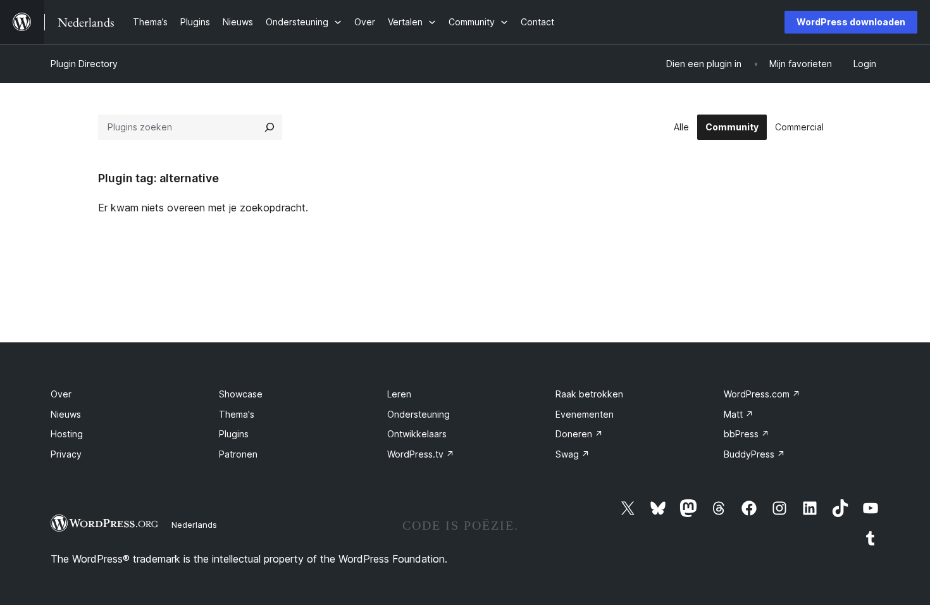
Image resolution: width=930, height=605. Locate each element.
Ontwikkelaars (417, 433)
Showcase (241, 394)
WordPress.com (762, 394)
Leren (399, 394)
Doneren (579, 433)
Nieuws (66, 414)
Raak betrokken (589, 394)
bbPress (746, 433)
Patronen (238, 454)
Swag (572, 454)
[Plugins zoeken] (269, 127)
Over (61, 394)
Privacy (66, 454)
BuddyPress (754, 454)
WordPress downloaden (851, 21)
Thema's (236, 414)
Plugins (234, 433)
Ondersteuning (418, 414)
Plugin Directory (84, 63)
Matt (738, 414)
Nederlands (194, 525)
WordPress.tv (420, 454)
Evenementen (584, 414)
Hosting (67, 433)
